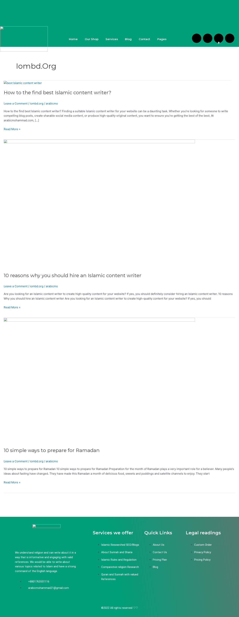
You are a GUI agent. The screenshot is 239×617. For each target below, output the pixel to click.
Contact (144, 39)
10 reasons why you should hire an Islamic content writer (72, 275)
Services (111, 39)
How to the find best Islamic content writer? (57, 93)
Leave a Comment (15, 103)
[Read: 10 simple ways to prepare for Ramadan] (99, 380)
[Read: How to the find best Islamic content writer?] (23, 83)
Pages (161, 39)
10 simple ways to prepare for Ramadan (52, 450)
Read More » (12, 129)
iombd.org (36, 103)
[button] (162, 39)
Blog (128, 39)
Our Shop (91, 39)
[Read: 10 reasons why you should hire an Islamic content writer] (99, 203)
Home (73, 39)
